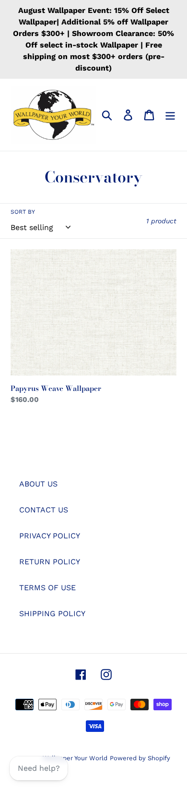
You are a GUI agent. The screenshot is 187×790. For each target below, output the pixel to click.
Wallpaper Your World (75, 758)
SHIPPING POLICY (52, 613)
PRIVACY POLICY (49, 535)
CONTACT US (43, 509)
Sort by (23, 211)
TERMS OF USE (47, 587)
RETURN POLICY (49, 561)
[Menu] (170, 115)
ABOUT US (38, 483)
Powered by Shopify (140, 758)
